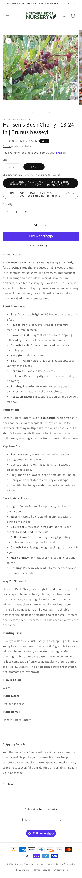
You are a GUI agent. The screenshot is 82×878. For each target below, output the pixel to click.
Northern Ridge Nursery (26, 864)
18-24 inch (34, 167)
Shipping (7, 146)
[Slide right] (49, 112)
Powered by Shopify (48, 864)
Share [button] (10, 784)
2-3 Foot (14, 167)
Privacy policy (23, 869)
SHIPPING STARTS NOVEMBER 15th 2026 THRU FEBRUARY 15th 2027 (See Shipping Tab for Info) (41, 183)
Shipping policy (61, 869)
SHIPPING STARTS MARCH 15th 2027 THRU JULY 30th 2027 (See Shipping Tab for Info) (40, 194)
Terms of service (42, 869)
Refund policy (68, 864)
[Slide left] (32, 112)
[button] (7, 15)
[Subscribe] (60, 819)
